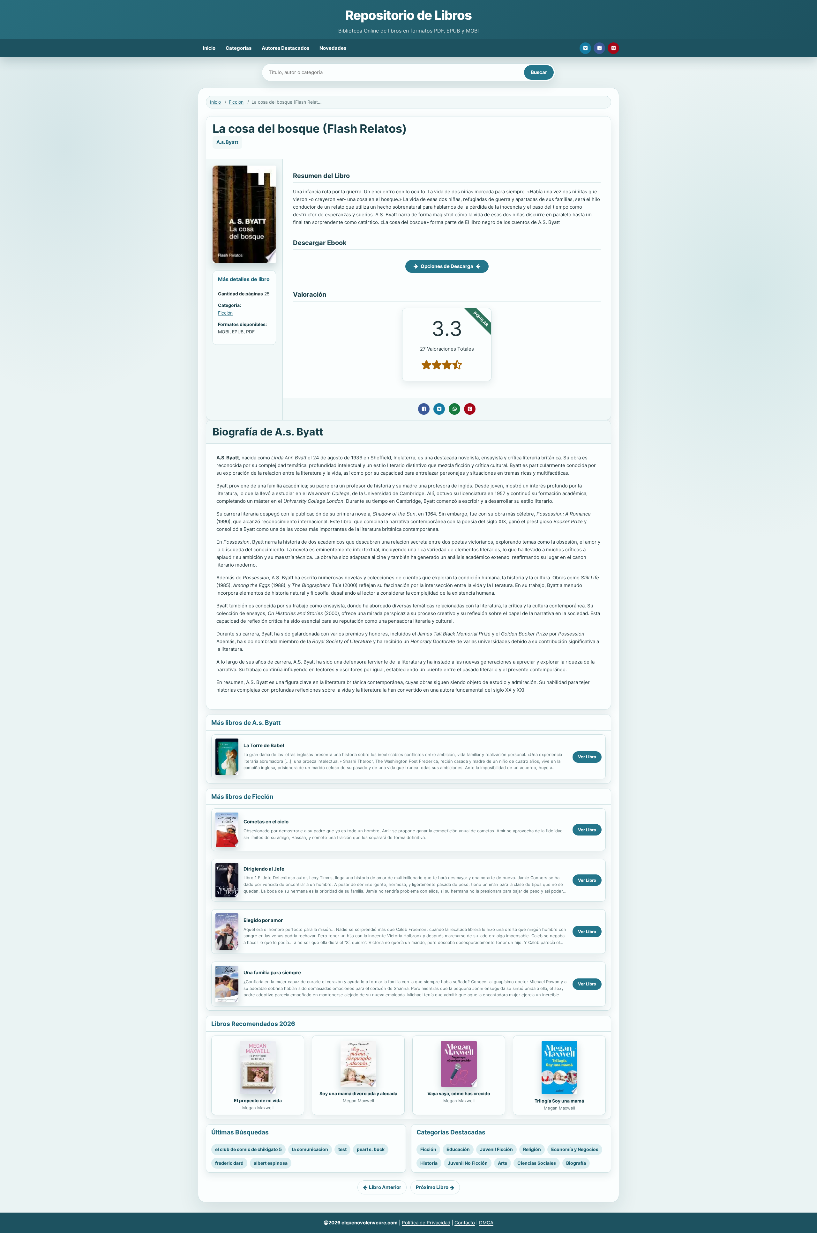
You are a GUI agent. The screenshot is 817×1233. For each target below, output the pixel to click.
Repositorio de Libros (408, 15)
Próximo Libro (432, 1187)
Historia (429, 1163)
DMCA (486, 1223)
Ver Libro (587, 756)
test (342, 1149)
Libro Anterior (385, 1187)
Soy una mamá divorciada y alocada (358, 1093)
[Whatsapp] (454, 409)
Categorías (238, 48)
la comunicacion (310, 1149)
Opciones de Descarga (447, 266)
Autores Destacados (285, 48)
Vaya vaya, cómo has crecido (458, 1093)
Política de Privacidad (426, 1223)
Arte (502, 1163)
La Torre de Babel (264, 745)
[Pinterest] (613, 48)
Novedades (332, 48)
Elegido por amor (263, 920)
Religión (532, 1149)
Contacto (464, 1223)
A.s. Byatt (227, 142)
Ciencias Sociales (536, 1163)
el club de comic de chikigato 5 (248, 1149)
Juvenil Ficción (496, 1149)
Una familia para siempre (272, 972)
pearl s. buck (371, 1149)
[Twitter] (585, 48)
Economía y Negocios (574, 1149)
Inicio (209, 48)
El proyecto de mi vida (258, 1100)
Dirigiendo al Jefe (264, 869)
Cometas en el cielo (266, 822)
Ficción (236, 102)
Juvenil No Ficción (468, 1163)
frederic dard (229, 1163)
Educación (458, 1149)
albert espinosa (271, 1163)
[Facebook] (599, 48)
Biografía (576, 1163)
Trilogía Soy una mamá (559, 1100)
